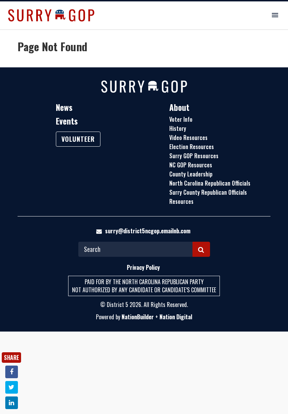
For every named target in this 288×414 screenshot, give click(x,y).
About (179, 107)
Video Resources (188, 137)
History (177, 128)
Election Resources (191, 146)
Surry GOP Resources (193, 156)
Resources (181, 201)
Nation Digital (175, 317)
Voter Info (180, 119)
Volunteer (78, 138)
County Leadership (190, 174)
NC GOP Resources (190, 165)
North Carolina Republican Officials (209, 183)
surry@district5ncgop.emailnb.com (147, 231)
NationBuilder (138, 317)
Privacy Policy (143, 267)
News (64, 107)
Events (67, 121)
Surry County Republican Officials (208, 192)
